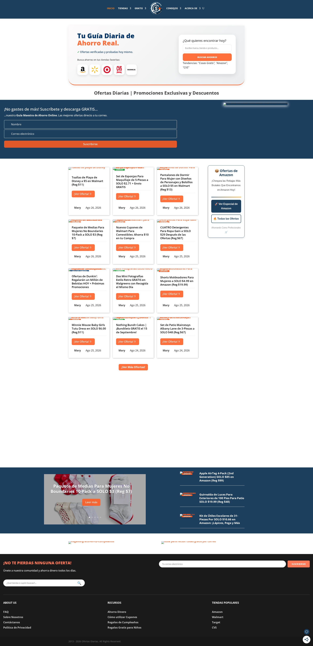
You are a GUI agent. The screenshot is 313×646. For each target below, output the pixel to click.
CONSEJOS (172, 8)
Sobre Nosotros (13, 617)
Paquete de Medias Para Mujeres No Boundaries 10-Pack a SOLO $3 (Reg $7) (88, 232)
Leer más (91, 502)
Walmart (217, 617)
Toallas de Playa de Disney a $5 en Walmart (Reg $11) (87, 180)
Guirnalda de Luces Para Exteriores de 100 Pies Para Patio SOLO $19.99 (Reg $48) (221, 498)
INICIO (110, 8)
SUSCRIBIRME (299, 564)
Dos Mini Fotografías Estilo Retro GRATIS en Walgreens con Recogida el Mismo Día (132, 281)
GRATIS (139, 8)
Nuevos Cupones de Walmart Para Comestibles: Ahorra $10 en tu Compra (132, 232)
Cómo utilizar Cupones (122, 617)
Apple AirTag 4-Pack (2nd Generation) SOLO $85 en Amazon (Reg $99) (216, 476)
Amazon (217, 612)
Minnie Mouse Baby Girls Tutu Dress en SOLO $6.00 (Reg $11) (89, 328)
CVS (214, 627)
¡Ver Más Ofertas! (133, 367)
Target (216, 622)
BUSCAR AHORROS (207, 57)
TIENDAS (123, 8)
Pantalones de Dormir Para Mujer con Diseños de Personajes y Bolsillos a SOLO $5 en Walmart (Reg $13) (176, 182)
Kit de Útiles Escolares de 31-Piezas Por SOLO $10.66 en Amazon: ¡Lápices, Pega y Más (219, 519)
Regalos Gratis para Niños (124, 627)
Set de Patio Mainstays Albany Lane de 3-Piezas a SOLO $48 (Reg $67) (177, 328)
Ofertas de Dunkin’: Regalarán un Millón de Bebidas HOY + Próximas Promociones (88, 281)
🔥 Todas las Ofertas (226, 218)
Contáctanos (11, 622)
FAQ (6, 612)
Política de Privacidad (17, 627)
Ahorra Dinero (117, 612)
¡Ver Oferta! (81, 194)
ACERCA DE (191, 8)
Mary (77, 207)
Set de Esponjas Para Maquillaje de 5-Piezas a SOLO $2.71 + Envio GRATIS (132, 181)
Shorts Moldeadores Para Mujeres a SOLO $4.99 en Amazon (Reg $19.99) (177, 280)
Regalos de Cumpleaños (123, 622)
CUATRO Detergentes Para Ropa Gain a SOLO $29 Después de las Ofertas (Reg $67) (175, 232)
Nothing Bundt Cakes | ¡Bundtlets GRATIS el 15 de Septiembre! (131, 328)
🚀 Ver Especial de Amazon (226, 206)
